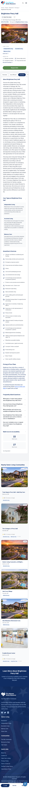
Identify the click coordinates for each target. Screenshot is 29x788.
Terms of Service (5, 763)
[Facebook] (2, 712)
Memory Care (4, 728)
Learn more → (5, 53)
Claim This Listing (7, 17)
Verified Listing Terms (7, 766)
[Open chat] (25, 784)
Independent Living (6, 723)
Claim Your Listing (5, 758)
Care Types (4, 745)
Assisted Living (5, 726)
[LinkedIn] (8, 712)
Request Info (14, 68)
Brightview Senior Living (22, 22)
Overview (4, 74)
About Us (3, 753)
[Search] (23, 3)
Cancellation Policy (6, 769)
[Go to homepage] (8, 3)
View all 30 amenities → (8, 62)
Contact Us (4, 755)
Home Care (4, 731)
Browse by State (5, 742)
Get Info (14, 785)
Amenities (21, 74)
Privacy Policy (5, 761)
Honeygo (17, 7)
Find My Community (6, 739)
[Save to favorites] (14, 17)
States (6, 7)
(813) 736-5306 (5, 22)
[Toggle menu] (26, 3)
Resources (4, 720)
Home (2, 7)
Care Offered (13, 74)
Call (6, 785)
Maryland (11, 7)
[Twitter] (5, 712)
